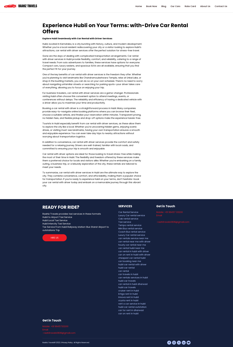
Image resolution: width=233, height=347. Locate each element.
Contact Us (221, 6)
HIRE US (54, 237)
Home (138, 6)
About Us (205, 6)
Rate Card (190, 6)
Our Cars (175, 6)
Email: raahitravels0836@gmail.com (172, 218)
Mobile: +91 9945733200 (55, 326)
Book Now (151, 6)
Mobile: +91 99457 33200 (169, 212)
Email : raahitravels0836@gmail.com (58, 331)
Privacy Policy (67, 342)
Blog (163, 6)
